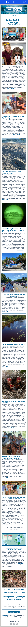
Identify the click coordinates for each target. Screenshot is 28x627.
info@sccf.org (6, 606)
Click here (20, 563)
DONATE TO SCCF (14, 612)
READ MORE (10, 88)
